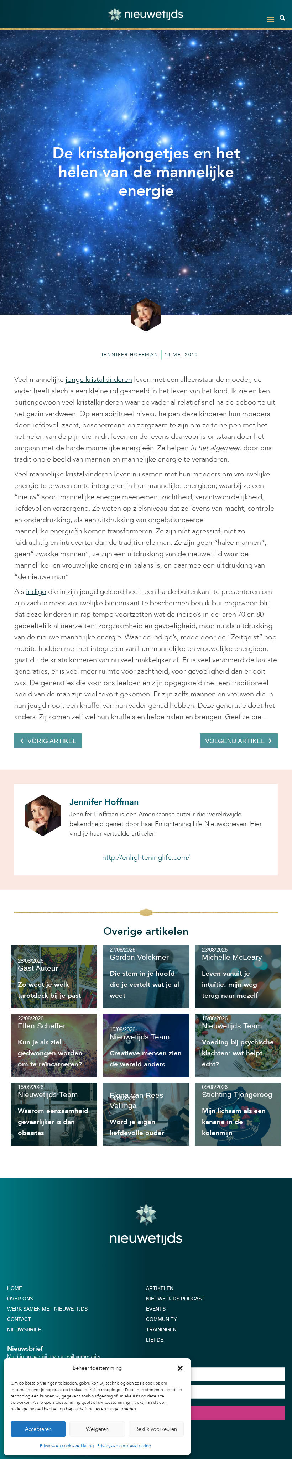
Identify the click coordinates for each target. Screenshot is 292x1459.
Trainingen (161, 1329)
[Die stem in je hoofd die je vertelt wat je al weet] (146, 976)
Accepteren (38, 1429)
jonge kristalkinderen (99, 379)
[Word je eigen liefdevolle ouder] (146, 1114)
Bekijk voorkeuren (156, 1429)
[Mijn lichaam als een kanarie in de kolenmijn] (238, 1114)
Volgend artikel (235, 740)
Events (156, 1309)
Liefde (154, 1340)
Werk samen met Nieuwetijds (47, 1309)
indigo (36, 591)
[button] (180, 1368)
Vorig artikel (51, 740)
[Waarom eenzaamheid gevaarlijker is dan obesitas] (54, 1114)
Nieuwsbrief (24, 1329)
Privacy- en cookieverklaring (67, 1446)
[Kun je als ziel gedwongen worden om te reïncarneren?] (54, 1045)
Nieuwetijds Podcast (175, 1298)
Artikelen (159, 1288)
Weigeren (97, 1429)
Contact (19, 1319)
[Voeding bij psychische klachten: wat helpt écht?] (238, 1045)
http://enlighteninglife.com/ (146, 857)
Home (14, 1288)
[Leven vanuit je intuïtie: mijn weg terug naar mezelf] (238, 976)
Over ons (20, 1298)
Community (161, 1319)
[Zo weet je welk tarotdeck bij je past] (54, 976)
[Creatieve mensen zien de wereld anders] (146, 1045)
